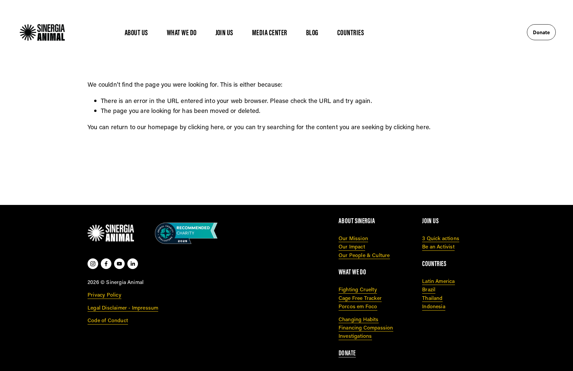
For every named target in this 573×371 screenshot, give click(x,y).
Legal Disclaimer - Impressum (123, 307)
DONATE (347, 353)
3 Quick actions (440, 237)
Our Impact (352, 246)
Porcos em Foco (358, 306)
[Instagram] (93, 263)
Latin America (438, 280)
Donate (541, 32)
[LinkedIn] (132, 263)
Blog (312, 32)
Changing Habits (359, 319)
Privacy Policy (104, 294)
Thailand (432, 297)
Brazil (428, 289)
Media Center (269, 32)
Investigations (355, 335)
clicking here (205, 127)
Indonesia (433, 306)
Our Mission (353, 237)
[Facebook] (106, 263)
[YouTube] (119, 263)
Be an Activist (438, 246)
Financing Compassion (366, 327)
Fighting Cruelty (358, 289)
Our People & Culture (364, 254)
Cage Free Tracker (360, 297)
